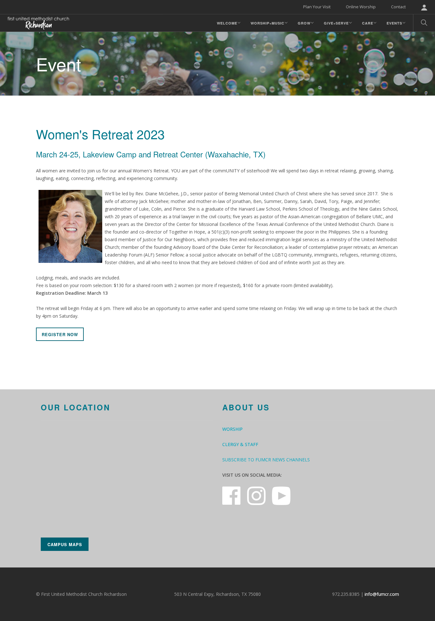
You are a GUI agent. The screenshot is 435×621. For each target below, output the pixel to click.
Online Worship (361, 7)
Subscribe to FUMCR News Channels (266, 460)
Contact (398, 7)
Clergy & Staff (240, 444)
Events (394, 23)
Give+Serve (336, 23)
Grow (304, 23)
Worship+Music (267, 23)
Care (367, 23)
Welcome (227, 23)
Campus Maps (64, 544)
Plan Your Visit (317, 7)
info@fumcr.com (382, 594)
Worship (232, 429)
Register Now (60, 334)
